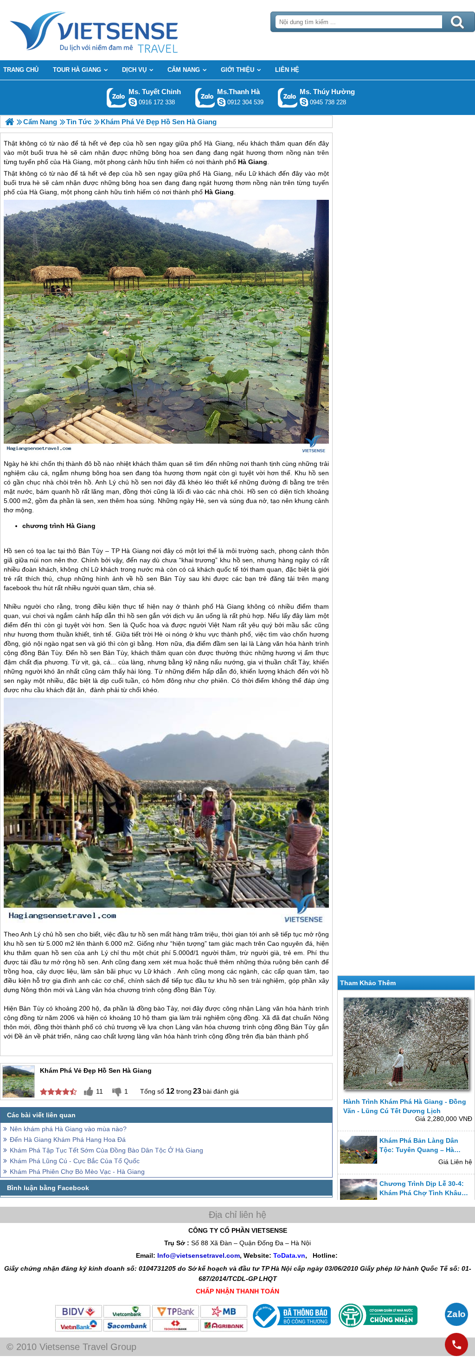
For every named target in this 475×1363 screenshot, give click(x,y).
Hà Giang (217, 173)
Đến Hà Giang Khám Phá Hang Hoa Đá (68, 1139)
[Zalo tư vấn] (456, 1314)
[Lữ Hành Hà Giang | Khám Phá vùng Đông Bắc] (9, 121)
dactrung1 (303, 102)
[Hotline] (456, 1344)
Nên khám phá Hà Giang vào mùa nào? (68, 1129)
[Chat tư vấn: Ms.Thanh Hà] (221, 102)
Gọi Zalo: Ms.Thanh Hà (205, 97)
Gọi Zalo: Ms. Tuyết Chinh (116, 97)
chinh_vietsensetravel (132, 102)
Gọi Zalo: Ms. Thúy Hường (287, 97)
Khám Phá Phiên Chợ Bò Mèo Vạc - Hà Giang (77, 1171)
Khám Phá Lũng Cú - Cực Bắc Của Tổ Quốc (75, 1161)
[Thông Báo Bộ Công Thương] (290, 1330)
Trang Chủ (117, 30)
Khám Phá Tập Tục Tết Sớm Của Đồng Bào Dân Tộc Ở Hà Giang (106, 1150)
